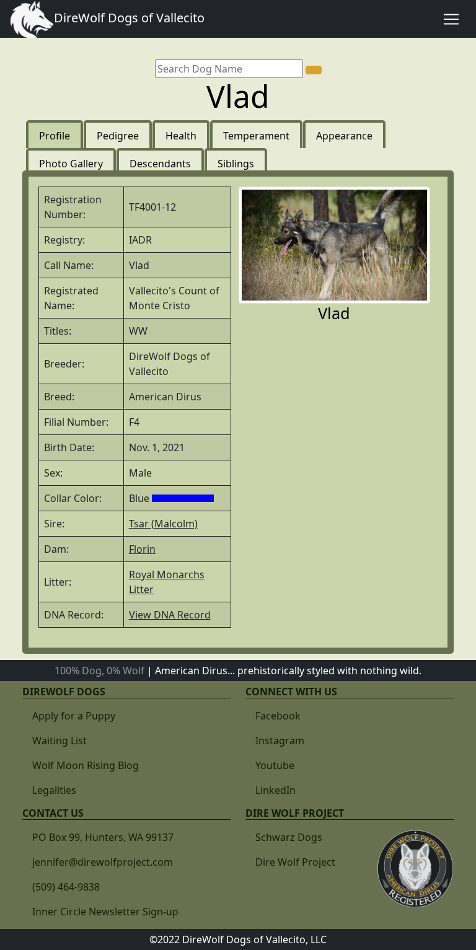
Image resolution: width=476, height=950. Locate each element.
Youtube (274, 765)
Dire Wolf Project (295, 862)
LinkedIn (275, 790)
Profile (54, 136)
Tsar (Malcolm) (163, 523)
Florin (142, 549)
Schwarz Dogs (288, 837)
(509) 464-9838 (66, 887)
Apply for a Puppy (73, 716)
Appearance (344, 136)
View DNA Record (170, 615)
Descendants (160, 163)
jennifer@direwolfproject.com (102, 862)
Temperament (256, 136)
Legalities (54, 790)
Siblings (236, 163)
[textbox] (229, 68)
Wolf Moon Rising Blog (85, 765)
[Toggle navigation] (451, 19)
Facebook (278, 716)
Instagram (279, 740)
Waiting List (59, 740)
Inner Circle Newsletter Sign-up (105, 911)
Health (180, 136)
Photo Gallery (71, 163)
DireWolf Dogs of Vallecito (129, 17)
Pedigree (118, 136)
